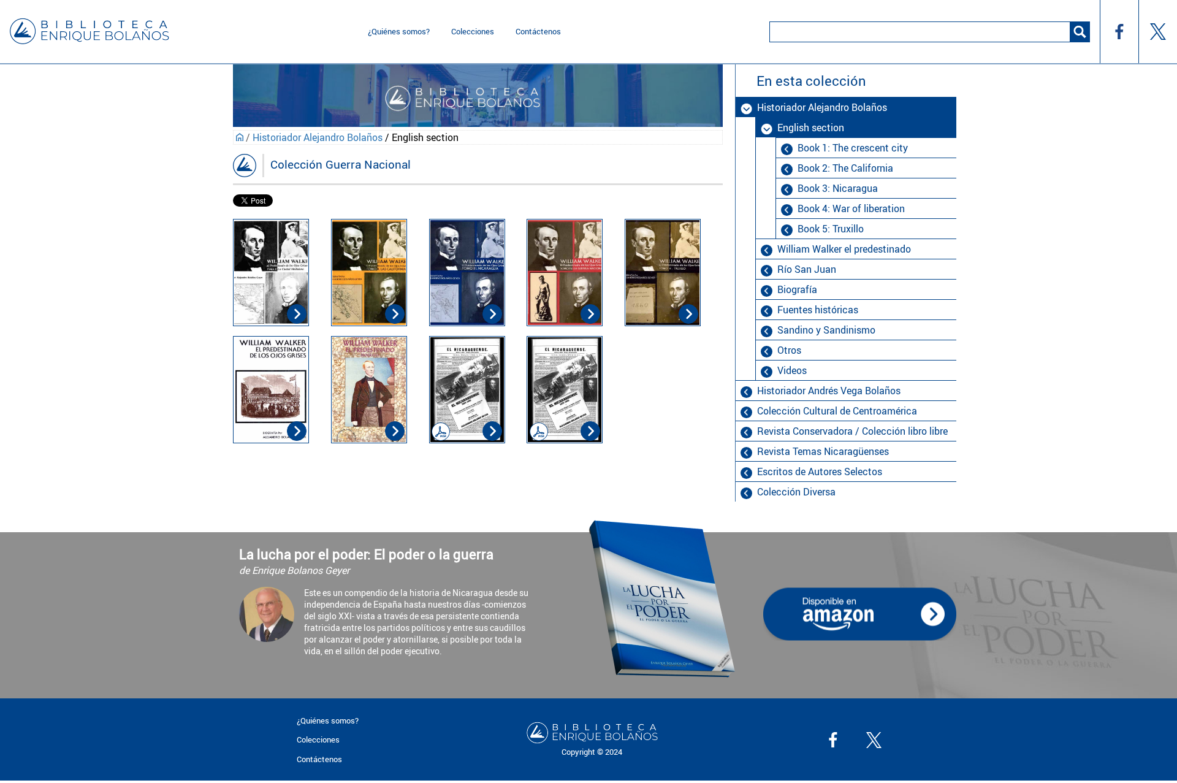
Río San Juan (806, 269)
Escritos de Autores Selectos (819, 471)
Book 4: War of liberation (851, 208)
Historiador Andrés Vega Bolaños (829, 390)
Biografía (797, 289)
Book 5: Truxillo (831, 228)
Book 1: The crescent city (853, 148)
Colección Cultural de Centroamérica (837, 411)
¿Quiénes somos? (399, 31)
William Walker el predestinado (844, 249)
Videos (792, 370)
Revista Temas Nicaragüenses (823, 451)
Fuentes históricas (817, 309)
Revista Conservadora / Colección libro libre (852, 431)
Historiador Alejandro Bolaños (318, 137)
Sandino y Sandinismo (826, 330)
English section (810, 127)
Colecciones (472, 31)
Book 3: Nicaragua (838, 188)
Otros (789, 350)
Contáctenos (538, 31)
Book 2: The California (845, 168)
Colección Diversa (796, 491)
